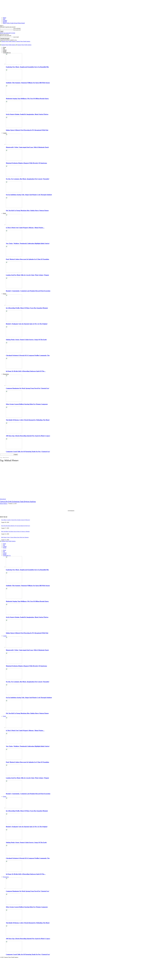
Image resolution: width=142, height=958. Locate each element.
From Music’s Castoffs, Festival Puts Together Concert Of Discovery (15, 519)
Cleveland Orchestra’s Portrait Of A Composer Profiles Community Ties (28, 355)
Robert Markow (3, 503)
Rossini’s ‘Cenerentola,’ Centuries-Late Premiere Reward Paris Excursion (28, 291)
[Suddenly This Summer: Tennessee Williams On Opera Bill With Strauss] (14, 79)
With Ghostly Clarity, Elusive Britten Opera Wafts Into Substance (15, 537)
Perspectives (6, 374)
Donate (5, 21)
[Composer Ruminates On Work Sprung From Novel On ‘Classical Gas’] (14, 385)
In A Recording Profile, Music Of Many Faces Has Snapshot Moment (27, 308)
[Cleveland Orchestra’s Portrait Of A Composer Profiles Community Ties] (14, 352)
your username (17, 28)
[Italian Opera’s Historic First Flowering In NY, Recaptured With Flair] (14, 127)
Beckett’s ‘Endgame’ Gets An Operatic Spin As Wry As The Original (26, 324)
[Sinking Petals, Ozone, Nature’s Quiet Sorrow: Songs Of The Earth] (14, 336)
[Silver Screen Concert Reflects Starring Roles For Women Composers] (14, 401)
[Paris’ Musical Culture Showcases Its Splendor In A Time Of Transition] (14, 256)
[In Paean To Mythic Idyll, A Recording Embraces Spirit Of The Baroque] (14, 368)
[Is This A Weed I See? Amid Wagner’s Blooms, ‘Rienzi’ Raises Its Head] (14, 224)
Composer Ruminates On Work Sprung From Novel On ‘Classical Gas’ (27, 388)
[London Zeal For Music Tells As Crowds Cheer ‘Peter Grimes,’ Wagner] (14, 272)
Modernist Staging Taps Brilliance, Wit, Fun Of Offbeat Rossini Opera (27, 98)
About (4, 17)
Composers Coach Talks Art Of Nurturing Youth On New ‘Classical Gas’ (28, 451)
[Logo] (8, 44)
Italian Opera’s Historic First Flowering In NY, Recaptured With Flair (27, 130)
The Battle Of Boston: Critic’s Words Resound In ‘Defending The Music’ (28, 420)
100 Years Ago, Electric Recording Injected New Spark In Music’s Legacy (28, 436)
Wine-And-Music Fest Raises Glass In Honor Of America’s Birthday (15, 531)
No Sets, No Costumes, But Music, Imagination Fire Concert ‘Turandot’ (27, 179)
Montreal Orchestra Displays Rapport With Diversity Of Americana (26, 163)
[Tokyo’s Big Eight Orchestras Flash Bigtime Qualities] (36, 481)
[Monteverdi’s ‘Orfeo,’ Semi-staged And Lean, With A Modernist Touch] (14, 144)
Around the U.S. (7, 52)
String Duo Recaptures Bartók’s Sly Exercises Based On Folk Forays (15, 525)
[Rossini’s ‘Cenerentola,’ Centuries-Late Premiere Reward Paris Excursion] (14, 288)
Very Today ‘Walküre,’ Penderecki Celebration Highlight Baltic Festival (27, 243)
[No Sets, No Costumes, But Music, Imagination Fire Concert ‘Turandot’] (14, 176)
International (3, 499)
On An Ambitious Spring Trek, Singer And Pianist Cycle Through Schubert (29, 194)
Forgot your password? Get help (7, 33)
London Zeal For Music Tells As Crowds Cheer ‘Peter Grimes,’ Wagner (27, 275)
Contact (5, 20)
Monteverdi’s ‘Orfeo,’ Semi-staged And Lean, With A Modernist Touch (27, 147)
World (4, 213)
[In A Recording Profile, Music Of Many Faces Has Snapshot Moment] (14, 305)
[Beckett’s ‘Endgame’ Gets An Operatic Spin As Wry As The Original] (14, 321)
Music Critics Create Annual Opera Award (14, 23)
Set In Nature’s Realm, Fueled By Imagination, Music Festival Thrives (27, 114)
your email (16, 37)
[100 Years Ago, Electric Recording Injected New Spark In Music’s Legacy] (14, 432)
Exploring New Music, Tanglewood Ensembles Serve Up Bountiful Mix (27, 67)
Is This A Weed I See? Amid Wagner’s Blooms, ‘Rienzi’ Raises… (25, 227)
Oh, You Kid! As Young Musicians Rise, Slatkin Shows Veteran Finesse (27, 210)
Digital (4, 293)
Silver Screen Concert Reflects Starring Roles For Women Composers (27, 404)
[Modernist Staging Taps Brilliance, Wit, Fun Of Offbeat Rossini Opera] (14, 95)
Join (4, 19)
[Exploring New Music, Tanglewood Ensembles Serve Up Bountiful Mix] (14, 64)
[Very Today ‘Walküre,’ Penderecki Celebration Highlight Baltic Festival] (14, 240)
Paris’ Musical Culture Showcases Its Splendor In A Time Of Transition (27, 259)
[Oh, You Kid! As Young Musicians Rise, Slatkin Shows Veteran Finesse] (14, 207)
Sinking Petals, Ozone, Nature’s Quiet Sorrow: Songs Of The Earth (26, 339)
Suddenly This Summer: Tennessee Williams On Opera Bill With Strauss (28, 82)
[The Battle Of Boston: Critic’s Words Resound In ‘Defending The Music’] (14, 417)
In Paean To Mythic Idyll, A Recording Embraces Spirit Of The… (26, 371)
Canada (5, 133)
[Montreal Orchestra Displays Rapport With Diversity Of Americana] (14, 160)
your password (17, 30)
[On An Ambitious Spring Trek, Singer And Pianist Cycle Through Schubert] (14, 191)
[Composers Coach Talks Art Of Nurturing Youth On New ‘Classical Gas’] (14, 448)
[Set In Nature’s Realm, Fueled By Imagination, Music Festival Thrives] (14, 111)
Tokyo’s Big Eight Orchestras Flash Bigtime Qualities (18, 501)
